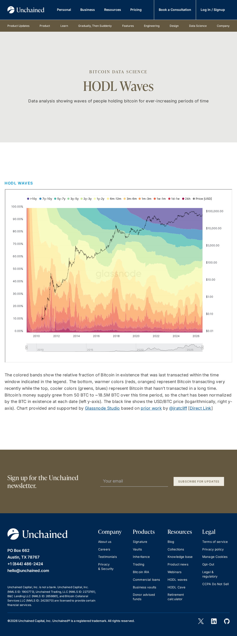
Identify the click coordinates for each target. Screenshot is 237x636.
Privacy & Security (106, 566)
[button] (64, 10)
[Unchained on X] (201, 621)
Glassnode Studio (102, 408)
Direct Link (200, 408)
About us (104, 542)
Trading (138, 564)
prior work (151, 408)
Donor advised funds (144, 597)
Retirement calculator (176, 597)
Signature (140, 542)
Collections (176, 549)
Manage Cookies (215, 557)
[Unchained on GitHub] (227, 621)
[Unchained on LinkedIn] (214, 621)
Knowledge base (180, 557)
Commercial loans (146, 579)
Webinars (174, 572)
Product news (178, 564)
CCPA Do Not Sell (215, 584)
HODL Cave (176, 587)
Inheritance (141, 557)
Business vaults (144, 587)
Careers (104, 549)
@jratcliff (178, 408)
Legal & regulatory (210, 574)
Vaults (137, 549)
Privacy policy (213, 549)
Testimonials (107, 557)
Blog (171, 542)
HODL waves (177, 579)
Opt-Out (208, 564)
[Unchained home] (25, 9)
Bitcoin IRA (141, 572)
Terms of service (215, 542)
